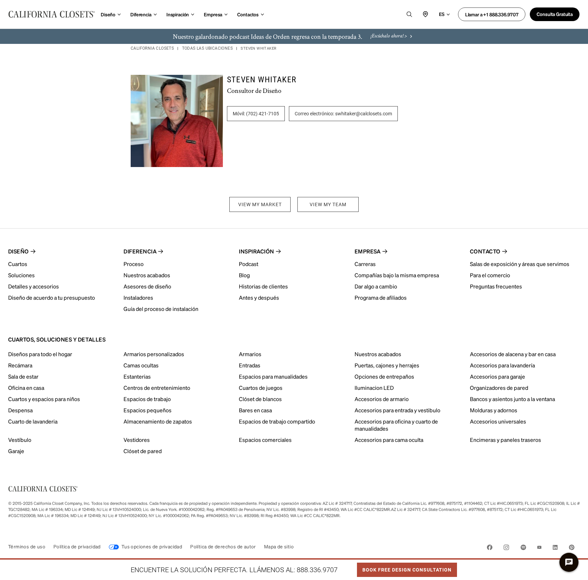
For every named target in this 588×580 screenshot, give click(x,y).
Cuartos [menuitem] (17, 263)
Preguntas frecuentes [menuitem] (496, 286)
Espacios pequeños (148, 410)
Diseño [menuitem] (18, 251)
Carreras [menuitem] (365, 263)
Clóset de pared (143, 450)
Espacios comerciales (265, 439)
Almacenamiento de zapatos (158, 421)
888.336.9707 (317, 570)
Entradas (249, 365)
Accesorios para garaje (497, 376)
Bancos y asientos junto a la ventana (512, 398)
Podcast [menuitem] (248, 263)
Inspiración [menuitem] (256, 251)
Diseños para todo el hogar (40, 354)
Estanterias (137, 376)
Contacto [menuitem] (485, 251)
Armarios (250, 354)
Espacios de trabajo (147, 398)
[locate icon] (426, 14)
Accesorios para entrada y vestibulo (397, 410)
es (441, 14)
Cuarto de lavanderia (33, 421)
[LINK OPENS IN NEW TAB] (489, 548)
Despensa (20, 410)
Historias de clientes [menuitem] (263, 286)
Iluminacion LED (374, 387)
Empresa (213, 14)
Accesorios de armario (382, 398)
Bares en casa (255, 410)
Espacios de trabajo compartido (277, 421)
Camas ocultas (141, 365)
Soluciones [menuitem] (21, 275)
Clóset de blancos (260, 398)
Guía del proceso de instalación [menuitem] (161, 308)
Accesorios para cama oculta (389, 439)
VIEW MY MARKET (260, 204)
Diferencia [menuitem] (140, 251)
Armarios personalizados (154, 354)
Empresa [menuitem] (368, 251)
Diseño (108, 14)
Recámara (20, 365)
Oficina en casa (26, 387)
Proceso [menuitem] (134, 263)
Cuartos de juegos (260, 387)
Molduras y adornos (493, 410)
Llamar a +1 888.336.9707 (492, 14)
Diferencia (140, 14)
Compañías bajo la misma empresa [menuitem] (397, 275)
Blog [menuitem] (244, 275)
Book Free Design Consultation (404, 568)
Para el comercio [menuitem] (490, 275)
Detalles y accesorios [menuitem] (33, 286)
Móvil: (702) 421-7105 (256, 113)
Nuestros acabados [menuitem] (147, 275)
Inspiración (177, 14)
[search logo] (409, 14)
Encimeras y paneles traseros (505, 439)
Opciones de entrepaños (384, 376)
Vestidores (137, 439)
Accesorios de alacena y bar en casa (513, 354)
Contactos (248, 14)
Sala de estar (23, 376)
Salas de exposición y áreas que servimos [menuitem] (519, 263)
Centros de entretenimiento (157, 387)
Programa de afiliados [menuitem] (381, 297)
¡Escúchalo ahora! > (389, 36)
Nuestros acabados (378, 354)
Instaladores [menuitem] (138, 297)
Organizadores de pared (499, 387)
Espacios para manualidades (273, 376)
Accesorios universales (498, 421)
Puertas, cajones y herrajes (387, 365)
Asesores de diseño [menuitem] (147, 286)
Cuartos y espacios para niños (44, 398)
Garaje (16, 450)
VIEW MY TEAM (328, 204)
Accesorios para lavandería (502, 365)
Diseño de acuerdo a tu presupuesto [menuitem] (51, 297)
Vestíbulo (19, 439)
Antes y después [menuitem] (259, 297)
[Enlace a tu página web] (51, 14)
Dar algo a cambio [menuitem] (376, 286)
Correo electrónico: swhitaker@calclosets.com (343, 113)
